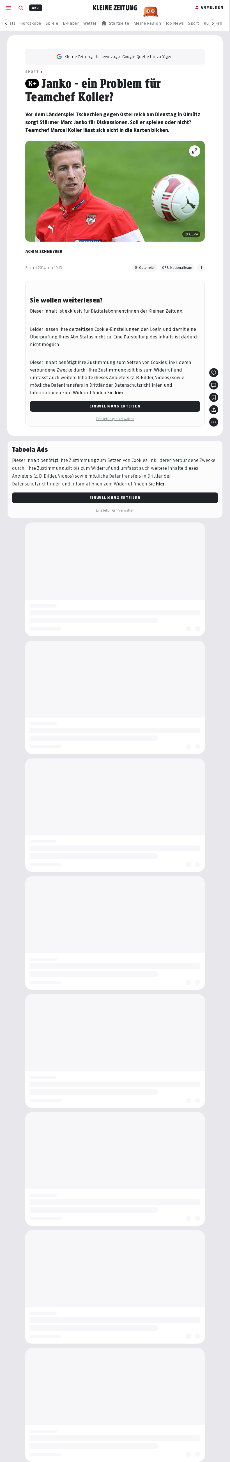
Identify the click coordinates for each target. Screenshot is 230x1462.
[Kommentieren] (213, 385)
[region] (115, 23)
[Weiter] (213, 23)
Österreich (147, 267)
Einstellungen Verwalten (115, 419)
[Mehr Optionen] (213, 422)
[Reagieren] (213, 372)
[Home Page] (115, 8)
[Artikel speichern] (213, 397)
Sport (32, 72)
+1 (200, 267)
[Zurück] (6, 23)
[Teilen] (213, 409)
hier (119, 392)
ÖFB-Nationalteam (177, 267)
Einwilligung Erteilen (115, 406)
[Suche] (21, 8)
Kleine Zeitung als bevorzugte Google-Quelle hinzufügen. (119, 56)
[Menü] (8, 8)
